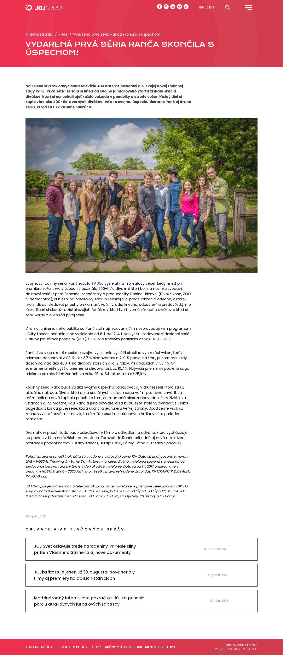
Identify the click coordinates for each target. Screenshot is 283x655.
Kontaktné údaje (40, 647)
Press (63, 34)
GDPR (96, 647)
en (211, 7)
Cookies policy (74, 647)
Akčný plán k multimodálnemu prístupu (140, 647)
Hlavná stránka (39, 34)
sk (201, 7)
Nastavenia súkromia (242, 645)
